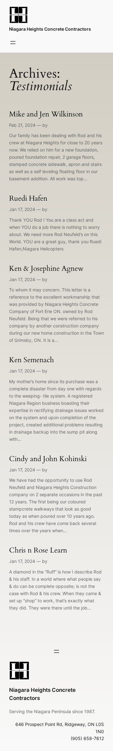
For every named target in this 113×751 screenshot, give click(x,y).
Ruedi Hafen (28, 198)
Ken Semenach (31, 360)
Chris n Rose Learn (38, 550)
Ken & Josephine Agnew (46, 269)
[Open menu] (13, 42)
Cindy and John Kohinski (48, 459)
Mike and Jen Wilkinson (46, 114)
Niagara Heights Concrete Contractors (50, 29)
